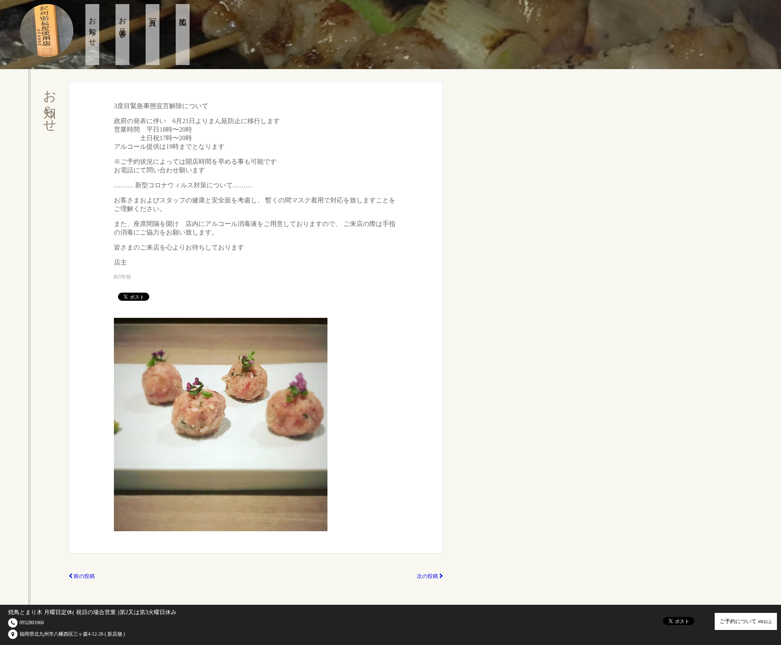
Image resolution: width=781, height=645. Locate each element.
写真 (152, 13)
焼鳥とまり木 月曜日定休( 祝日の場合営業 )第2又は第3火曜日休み (92, 612)
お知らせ (92, 28)
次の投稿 (428, 576)
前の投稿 (83, 576)
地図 (183, 13)
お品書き (122, 24)
